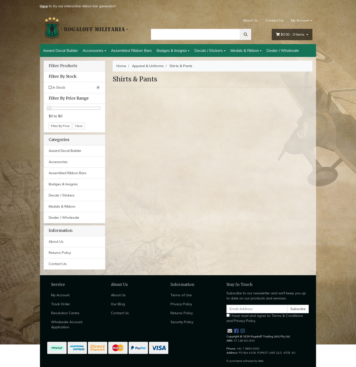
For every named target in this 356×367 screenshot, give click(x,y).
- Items (293, 34)
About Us (250, 20)
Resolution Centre (65, 313)
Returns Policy (60, 252)
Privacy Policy (181, 304)
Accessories (93, 50)
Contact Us (274, 20)
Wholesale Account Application (66, 324)
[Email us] (229, 331)
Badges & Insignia (171, 50)
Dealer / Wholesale (282, 50)
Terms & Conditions (287, 315)
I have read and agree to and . (264, 318)
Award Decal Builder (60, 50)
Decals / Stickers (208, 50)
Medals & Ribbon (244, 50)
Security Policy (181, 322)
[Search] (245, 34)
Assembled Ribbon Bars (131, 50)
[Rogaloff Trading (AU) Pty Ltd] (86, 28)
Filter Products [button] (63, 66)
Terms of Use (181, 295)
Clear (79, 126)
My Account (300, 20)
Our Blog (118, 304)
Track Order (60, 304)
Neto (261, 361)
